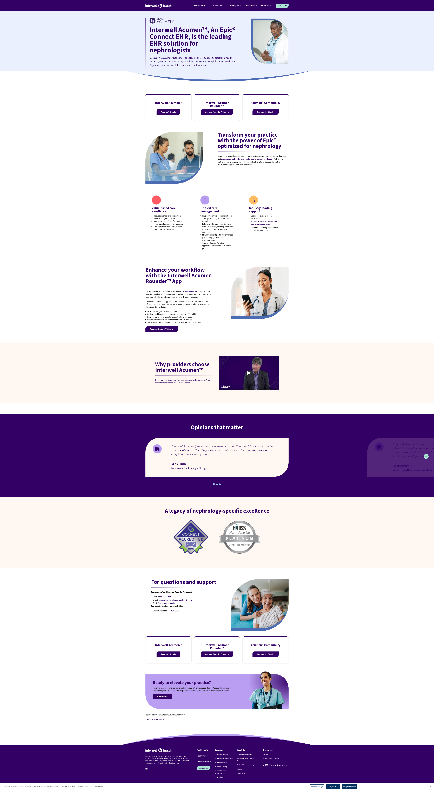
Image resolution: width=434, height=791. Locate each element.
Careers (239, 769)
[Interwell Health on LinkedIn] (146, 768)
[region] (217, 787)
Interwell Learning (221, 767)
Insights (266, 754)
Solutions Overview (221, 754)
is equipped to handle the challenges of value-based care (246, 159)
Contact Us (282, 6)
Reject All (333, 787)
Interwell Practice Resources (221, 772)
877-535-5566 (173, 610)
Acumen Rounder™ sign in (161, 329)
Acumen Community (166, 603)
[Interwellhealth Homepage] (158, 6)
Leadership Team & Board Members (245, 760)
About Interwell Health (244, 754)
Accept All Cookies (349, 787)
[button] (201, 5)
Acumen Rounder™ (190, 291)
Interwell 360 (219, 777)
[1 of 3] (217, 484)
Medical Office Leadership (245, 765)
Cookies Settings (317, 787)
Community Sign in (265, 112)
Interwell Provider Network (224, 759)
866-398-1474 (165, 596)
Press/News (241, 773)
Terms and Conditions (155, 719)
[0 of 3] (214, 484)
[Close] (430, 786)
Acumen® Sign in (168, 112)
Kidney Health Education (271, 759)
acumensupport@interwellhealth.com (175, 600)
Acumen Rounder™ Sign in (217, 112)
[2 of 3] (220, 484)
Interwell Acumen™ (221, 763)
